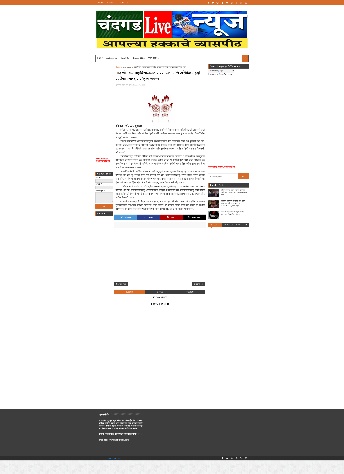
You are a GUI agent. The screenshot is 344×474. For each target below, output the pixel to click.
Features (152, 58)
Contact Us (123, 2)
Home (100, 2)
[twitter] (213, 3)
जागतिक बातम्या (111, 58)
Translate (228, 74)
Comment (197, 217)
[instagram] (246, 3)
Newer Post (121, 284)
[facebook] (208, 3)
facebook (190, 292)
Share (150, 217)
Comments (242, 225)
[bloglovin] (227, 3)
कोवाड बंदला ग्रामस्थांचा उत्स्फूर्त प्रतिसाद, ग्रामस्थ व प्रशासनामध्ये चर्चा (234, 192)
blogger (129, 292)
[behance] (241, 3)
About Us (110, 2)
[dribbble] (232, 3)
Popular (228, 225)
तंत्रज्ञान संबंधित (139, 58)
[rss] (236, 3)
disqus (160, 292)
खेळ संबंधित (125, 58)
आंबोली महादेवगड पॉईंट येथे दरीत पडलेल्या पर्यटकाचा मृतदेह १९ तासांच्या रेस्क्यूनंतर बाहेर (233, 203)
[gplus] (218, 3)
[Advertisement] (104, 106)
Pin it (174, 217)
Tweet (128, 217)
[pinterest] (222, 3)
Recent (215, 225)
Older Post (198, 284)
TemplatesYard (114, 458)
